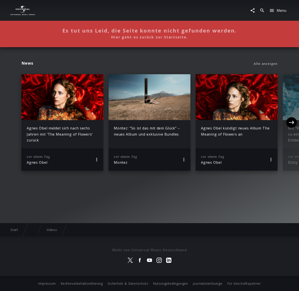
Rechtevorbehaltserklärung (82, 283)
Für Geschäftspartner (244, 283)
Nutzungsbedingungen (170, 283)
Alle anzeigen (266, 63)
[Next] (291, 122)
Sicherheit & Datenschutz (128, 283)
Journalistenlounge (207, 283)
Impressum (47, 283)
